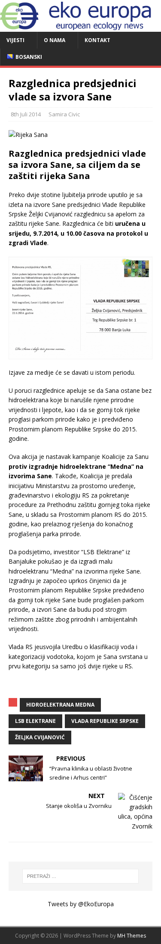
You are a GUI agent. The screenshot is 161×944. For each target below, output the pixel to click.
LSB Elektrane (35, 721)
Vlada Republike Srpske (105, 721)
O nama (54, 40)
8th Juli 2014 (26, 114)
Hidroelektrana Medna (60, 704)
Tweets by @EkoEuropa (81, 904)
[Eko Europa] (80, 27)
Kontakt (97, 40)
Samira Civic (64, 114)
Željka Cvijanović (40, 737)
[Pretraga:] (81, 876)
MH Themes (131, 935)
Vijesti (15, 40)
